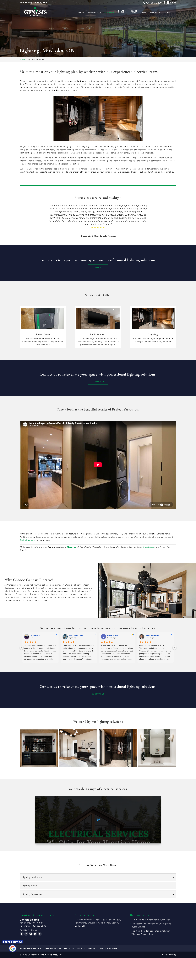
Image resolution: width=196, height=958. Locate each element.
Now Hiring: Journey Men (34, 3)
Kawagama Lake (153, 635)
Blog (144, 13)
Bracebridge (148, 547)
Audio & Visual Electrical (31, 948)
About (81, 13)
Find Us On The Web (29, 930)
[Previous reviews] (21, 648)
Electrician (69, 948)
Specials (154, 13)
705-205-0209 (154, 3)
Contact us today (28, 540)
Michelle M (112, 635)
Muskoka (71, 547)
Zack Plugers (36, 635)
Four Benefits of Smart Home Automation (150, 920)
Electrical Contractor (109, 948)
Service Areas (133, 12)
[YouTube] (171, 2)
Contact (168, 13)
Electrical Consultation (87, 948)
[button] (39, 748)
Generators (93, 13)
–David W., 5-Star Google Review (98, 236)
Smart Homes (121, 12)
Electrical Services (53, 948)
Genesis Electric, (45, 955)
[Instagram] (168, 2)
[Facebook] (164, 2)
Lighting (108, 13)
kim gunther (74, 635)
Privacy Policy (169, 955)
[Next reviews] (174, 648)
